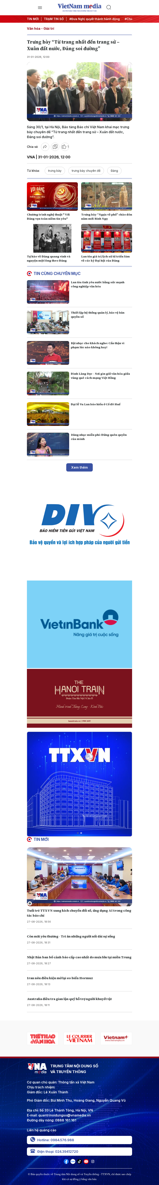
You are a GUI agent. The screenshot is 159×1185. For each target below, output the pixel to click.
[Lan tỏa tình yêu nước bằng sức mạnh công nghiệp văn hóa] (48, 292)
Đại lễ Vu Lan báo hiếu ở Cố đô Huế (95, 404)
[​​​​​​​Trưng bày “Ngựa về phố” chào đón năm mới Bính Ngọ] (106, 196)
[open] (40, 7)
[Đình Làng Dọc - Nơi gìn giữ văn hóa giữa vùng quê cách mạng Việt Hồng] (48, 383)
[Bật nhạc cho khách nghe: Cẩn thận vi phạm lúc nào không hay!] (48, 353)
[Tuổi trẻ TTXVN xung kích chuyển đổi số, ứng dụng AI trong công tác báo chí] (79, 876)
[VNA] (66, 1163)
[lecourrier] (43, 1038)
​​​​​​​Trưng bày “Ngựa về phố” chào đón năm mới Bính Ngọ (106, 216)
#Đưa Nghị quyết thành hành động (85, 19)
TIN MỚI (33, 19)
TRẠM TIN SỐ (54, 19)
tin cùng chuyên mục (57, 273)
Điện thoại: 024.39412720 (57, 1151)
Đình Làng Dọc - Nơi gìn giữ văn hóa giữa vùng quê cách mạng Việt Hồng (100, 376)
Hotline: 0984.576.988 (55, 1140)
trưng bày (54, 170)
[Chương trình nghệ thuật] (52, 196)
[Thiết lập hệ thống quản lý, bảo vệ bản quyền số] (48, 322)
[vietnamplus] (79, 1038)
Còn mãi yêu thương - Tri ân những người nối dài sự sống (71, 936)
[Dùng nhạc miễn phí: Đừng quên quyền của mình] (48, 444)
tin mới (41, 839)
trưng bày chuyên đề (86, 170)
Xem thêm (79, 467)
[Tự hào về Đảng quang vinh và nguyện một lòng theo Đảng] (52, 238)
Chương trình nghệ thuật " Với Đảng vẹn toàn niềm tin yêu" (48, 216)
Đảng (114, 170)
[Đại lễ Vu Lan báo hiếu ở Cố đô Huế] (48, 414)
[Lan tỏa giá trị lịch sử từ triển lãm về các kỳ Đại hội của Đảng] (106, 238)
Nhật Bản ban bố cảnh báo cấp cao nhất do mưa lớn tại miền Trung (79, 957)
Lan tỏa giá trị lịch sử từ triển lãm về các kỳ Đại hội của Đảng (105, 258)
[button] (78, 833)
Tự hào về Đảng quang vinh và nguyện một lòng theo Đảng (48, 258)
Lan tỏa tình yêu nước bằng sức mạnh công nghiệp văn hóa (97, 284)
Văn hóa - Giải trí (40, 28)
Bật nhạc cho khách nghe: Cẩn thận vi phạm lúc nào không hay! (97, 345)
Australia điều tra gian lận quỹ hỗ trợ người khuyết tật (69, 999)
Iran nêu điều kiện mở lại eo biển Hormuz (60, 978)
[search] (119, 8)
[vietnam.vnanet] (116, 1038)
